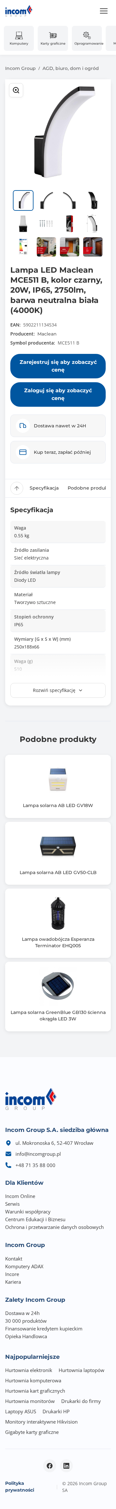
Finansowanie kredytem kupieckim (43, 1328)
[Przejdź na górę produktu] (16, 488)
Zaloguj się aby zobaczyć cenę (58, 394)
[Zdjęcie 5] (23, 223)
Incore (12, 1274)
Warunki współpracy (28, 1211)
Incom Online (20, 1196)
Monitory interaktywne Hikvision (41, 1421)
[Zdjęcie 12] (92, 247)
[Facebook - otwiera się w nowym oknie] (49, 1465)
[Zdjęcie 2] (46, 200)
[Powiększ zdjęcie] (16, 90)
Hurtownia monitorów (30, 1401)
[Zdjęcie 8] (92, 223)
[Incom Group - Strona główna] (19, 11)
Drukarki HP (56, 1411)
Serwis (12, 1204)
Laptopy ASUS (20, 1411)
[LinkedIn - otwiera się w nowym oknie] (66, 1465)
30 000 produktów (26, 1321)
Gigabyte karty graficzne (32, 1432)
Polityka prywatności (19, 1486)
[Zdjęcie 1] (23, 200)
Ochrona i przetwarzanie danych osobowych (54, 1227)
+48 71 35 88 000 (35, 1165)
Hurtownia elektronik (28, 1370)
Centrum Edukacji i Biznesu (35, 1219)
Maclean (47, 334)
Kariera (13, 1282)
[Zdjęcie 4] (92, 200)
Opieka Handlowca (26, 1336)
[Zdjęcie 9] (23, 247)
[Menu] (104, 11)
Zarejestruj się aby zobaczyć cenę (58, 366)
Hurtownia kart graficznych (35, 1390)
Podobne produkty (90, 488)
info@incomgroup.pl (38, 1154)
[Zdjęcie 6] (46, 223)
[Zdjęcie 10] (46, 247)
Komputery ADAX (24, 1266)
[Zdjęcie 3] (69, 200)
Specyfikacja (44, 488)
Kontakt (13, 1258)
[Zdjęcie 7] (69, 223)
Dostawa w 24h (22, 1313)
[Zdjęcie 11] (69, 247)
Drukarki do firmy (81, 1401)
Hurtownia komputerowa (33, 1380)
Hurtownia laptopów (81, 1370)
